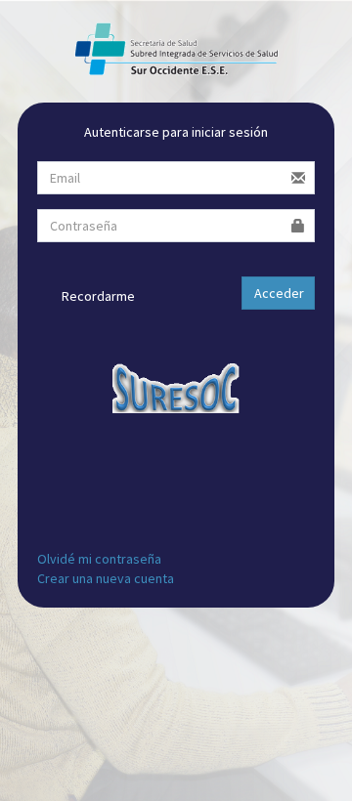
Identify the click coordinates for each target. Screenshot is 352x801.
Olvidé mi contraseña (99, 559)
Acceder (279, 293)
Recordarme (97, 296)
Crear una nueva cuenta (105, 578)
